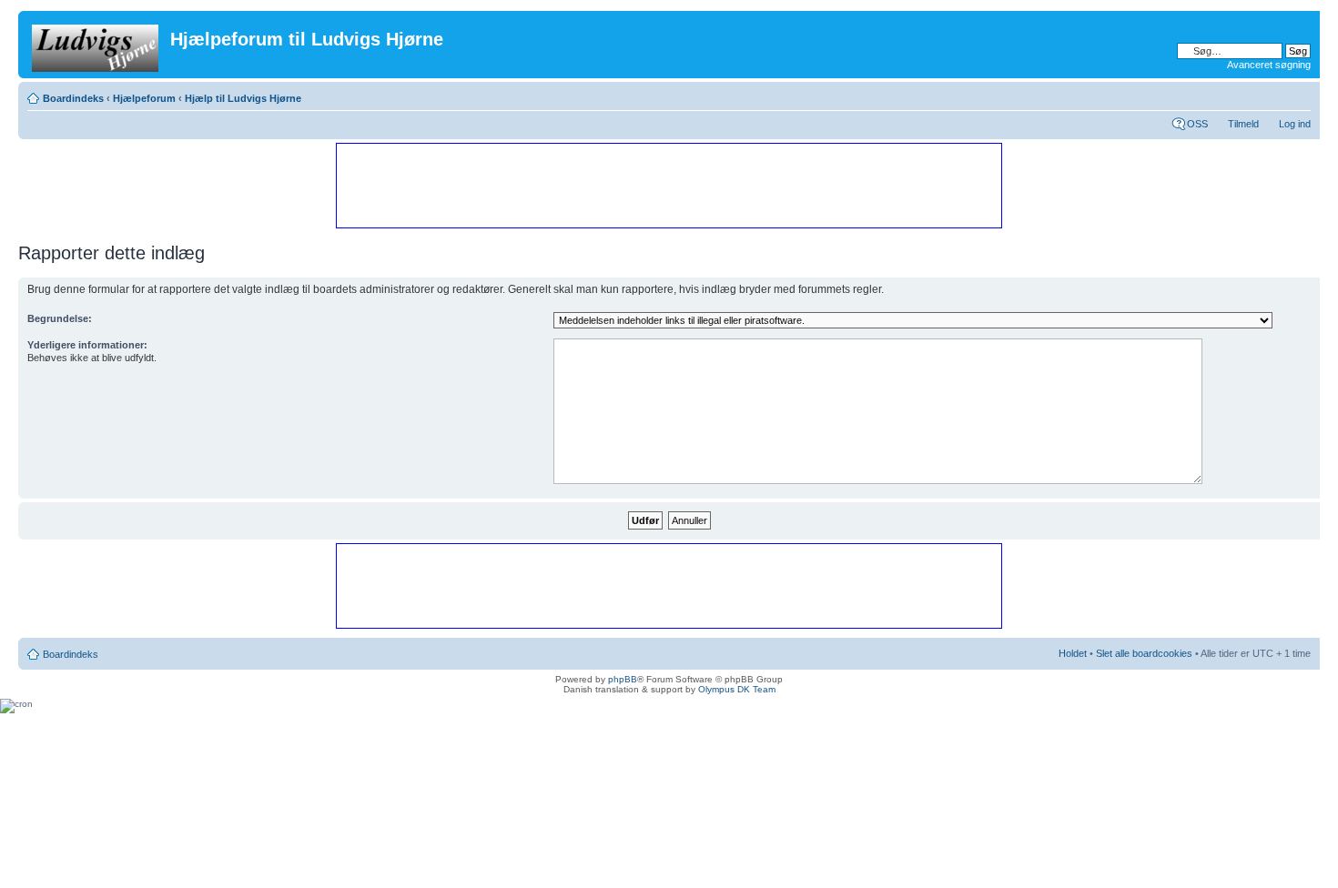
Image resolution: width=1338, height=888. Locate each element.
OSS (1197, 123)
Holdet (1073, 653)
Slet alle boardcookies (1144, 653)
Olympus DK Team (736, 689)
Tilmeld (1243, 123)
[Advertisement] (668, 185)
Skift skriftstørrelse (1297, 94)
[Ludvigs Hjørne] (96, 44)
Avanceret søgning (1269, 64)
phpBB (622, 679)
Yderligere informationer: (87, 344)
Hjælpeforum (144, 98)
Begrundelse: (59, 318)
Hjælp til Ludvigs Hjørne (243, 98)
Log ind (1295, 123)
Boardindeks (73, 98)
